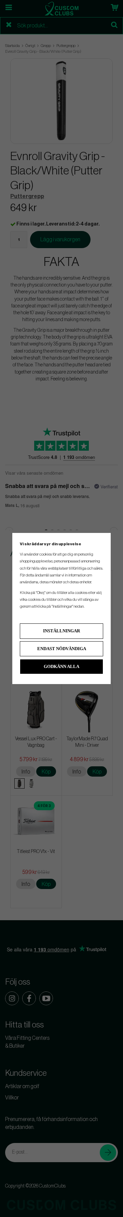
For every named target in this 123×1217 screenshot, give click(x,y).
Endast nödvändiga (61, 648)
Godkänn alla (61, 666)
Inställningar (61, 630)
